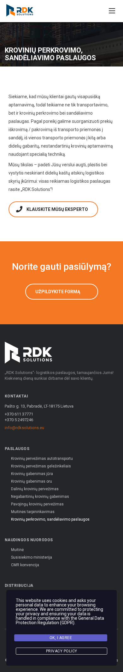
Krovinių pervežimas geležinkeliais (41, 466)
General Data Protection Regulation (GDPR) (60, 620)
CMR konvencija (25, 565)
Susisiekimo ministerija (31, 557)
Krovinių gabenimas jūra (32, 474)
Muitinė (17, 550)
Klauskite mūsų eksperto (57, 209)
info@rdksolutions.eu (24, 427)
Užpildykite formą (57, 291)
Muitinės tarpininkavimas (33, 512)
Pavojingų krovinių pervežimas (37, 504)
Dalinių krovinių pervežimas (35, 489)
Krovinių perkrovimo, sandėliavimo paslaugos (50, 519)
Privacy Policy (61, 651)
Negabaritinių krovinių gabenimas (40, 496)
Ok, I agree (61, 638)
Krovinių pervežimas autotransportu (42, 458)
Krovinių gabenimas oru (31, 481)
